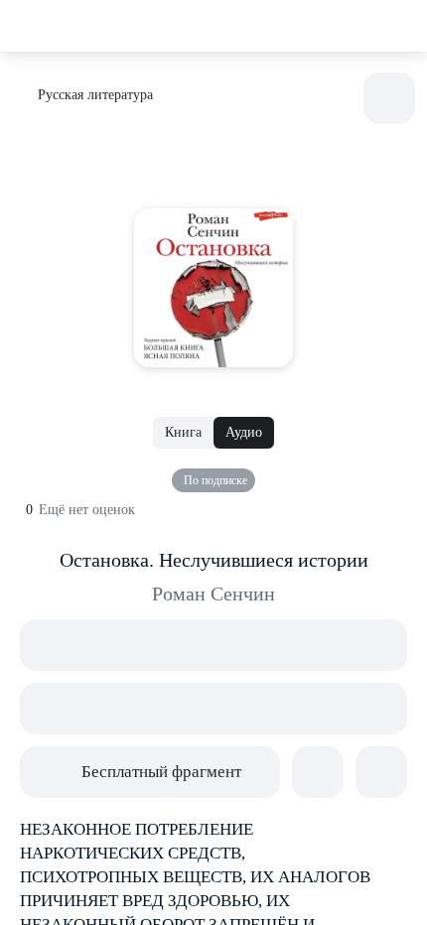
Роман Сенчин (213, 593)
